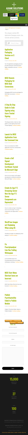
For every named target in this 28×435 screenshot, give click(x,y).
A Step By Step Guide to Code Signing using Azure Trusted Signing (10, 110)
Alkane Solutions (14, 8)
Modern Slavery (11, 432)
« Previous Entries (17, 320)
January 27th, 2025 (12, 89)
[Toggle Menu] (26, 25)
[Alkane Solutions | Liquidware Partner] (14, 19)
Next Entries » (12, 322)
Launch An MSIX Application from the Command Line (11, 137)
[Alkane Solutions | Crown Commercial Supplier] (5, 16)
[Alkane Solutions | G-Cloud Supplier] (11, 16)
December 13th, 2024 (13, 142)
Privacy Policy (4, 432)
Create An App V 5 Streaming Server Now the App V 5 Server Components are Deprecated (11, 195)
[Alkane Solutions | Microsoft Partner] (17, 16)
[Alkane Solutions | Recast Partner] (22, 16)
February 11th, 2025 (12, 60)
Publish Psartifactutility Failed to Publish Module (10, 299)
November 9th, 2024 (13, 306)
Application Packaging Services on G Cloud (9, 54)
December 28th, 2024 (13, 118)
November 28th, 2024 (13, 255)
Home (6, 27)
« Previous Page (8, 320)
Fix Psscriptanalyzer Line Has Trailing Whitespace (11, 248)
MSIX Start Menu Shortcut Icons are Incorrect (11, 275)
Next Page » (20, 322)
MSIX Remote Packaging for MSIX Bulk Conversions (10, 82)
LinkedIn (15, 432)
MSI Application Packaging (14, 27)
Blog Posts (24, 432)
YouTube (19, 432)
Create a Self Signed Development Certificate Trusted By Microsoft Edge (11, 164)
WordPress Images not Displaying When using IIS (11, 225)
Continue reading (17, 125)
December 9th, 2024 (13, 172)
